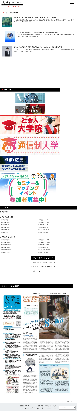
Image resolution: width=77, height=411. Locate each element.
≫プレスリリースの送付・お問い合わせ (43, 267)
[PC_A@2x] (28, 202)
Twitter (30, 406)
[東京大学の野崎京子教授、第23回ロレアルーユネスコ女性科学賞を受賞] (7, 51)
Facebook (35, 406)
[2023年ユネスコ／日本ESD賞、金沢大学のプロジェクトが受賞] (7, 22)
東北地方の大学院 (44, 240)
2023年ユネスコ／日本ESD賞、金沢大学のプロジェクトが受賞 (35, 17)
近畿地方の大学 (5, 227)
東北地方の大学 (43, 220)
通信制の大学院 (5, 252)
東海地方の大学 (5, 225)
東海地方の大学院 (6, 244)
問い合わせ (41, 406)
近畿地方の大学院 (6, 247)
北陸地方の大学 (43, 225)
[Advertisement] (14, 73)
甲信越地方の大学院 (44, 242)
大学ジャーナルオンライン (38, 408)
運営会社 (21, 406)
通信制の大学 (4, 232)
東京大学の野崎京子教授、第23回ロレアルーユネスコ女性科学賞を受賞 (38, 47)
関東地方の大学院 (6, 242)
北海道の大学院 (5, 240)
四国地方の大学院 (6, 249)
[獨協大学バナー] (14, 171)
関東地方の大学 (5, 222)
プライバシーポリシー (51, 406)
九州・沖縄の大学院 (44, 249)
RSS (26, 406)
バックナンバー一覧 (67, 401)
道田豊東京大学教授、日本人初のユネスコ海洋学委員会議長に (38, 32)
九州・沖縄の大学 (44, 229)
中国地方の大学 (43, 227)
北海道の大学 (4, 220)
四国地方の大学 (5, 229)
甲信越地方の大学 (44, 222)
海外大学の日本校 (44, 232)
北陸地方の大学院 (44, 244)
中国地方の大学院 (44, 247)
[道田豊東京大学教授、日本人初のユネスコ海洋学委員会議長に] (10, 36)
